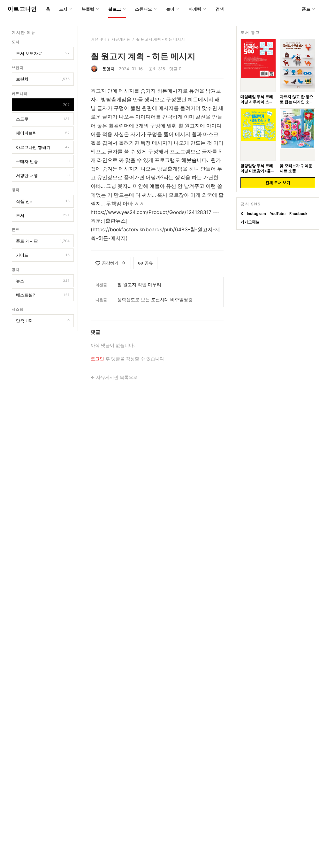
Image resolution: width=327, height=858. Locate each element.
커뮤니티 (98, 39)
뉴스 (43, 280)
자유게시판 (43, 104)
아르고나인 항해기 (43, 147)
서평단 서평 (43, 175)
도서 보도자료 (43, 53)
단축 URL (43, 320)
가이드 (43, 254)
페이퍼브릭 (43, 132)
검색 (220, 8)
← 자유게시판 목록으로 (114, 377)
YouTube (277, 213)
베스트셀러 (43, 294)
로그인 (97, 358)
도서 (43, 215)
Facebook (298, 213)
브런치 (43, 78)
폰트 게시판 (43, 240)
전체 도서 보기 (277, 182)
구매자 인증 (43, 161)
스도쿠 (43, 118)
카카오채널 (250, 221)
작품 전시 (43, 201)
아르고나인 (22, 8)
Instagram (256, 213)
